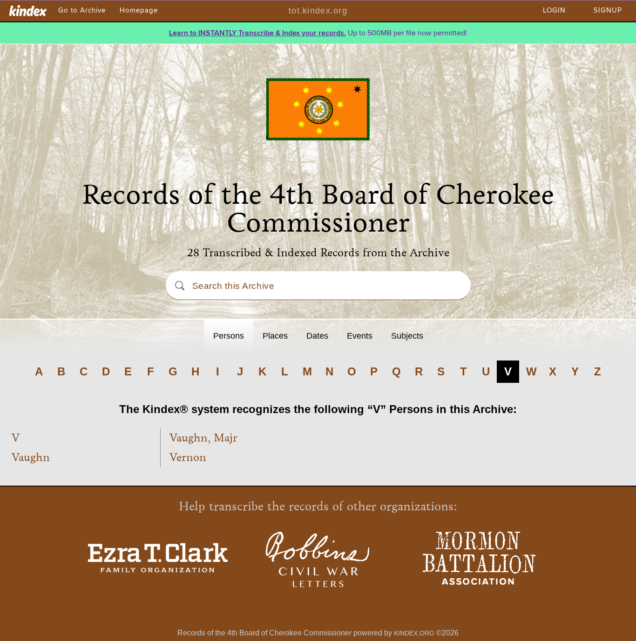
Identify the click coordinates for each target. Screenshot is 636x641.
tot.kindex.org (318, 10)
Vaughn (31, 457)
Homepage (139, 10)
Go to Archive (82, 10)
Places (275, 336)
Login (554, 10)
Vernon (187, 457)
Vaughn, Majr (203, 438)
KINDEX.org (414, 633)
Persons (228, 336)
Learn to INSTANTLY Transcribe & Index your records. (257, 33)
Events (359, 336)
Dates (317, 336)
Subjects (407, 336)
